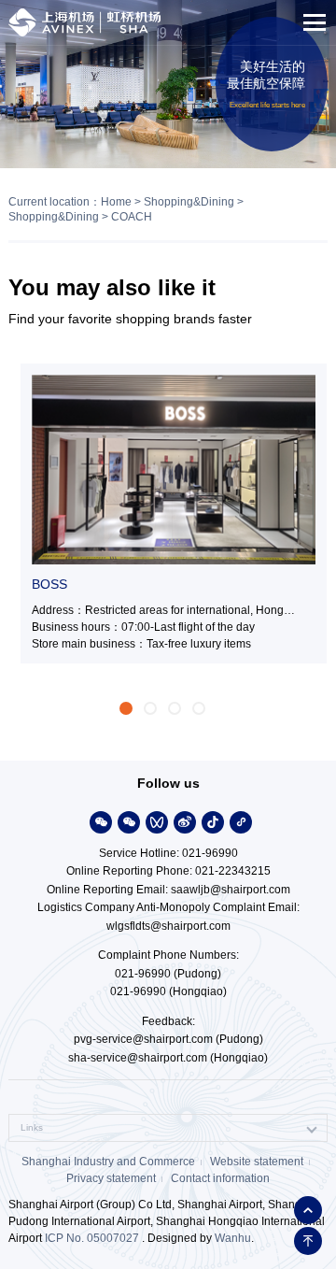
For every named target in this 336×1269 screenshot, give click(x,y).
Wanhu (233, 1238)
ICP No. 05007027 (92, 1238)
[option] (168, 513)
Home (116, 201)
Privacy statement (111, 1178)
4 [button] (198, 708)
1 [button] (126, 708)
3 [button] (174, 708)
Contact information (220, 1178)
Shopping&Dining (189, 201)
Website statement (256, 1161)
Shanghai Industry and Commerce (108, 1161)
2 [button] (150, 708)
